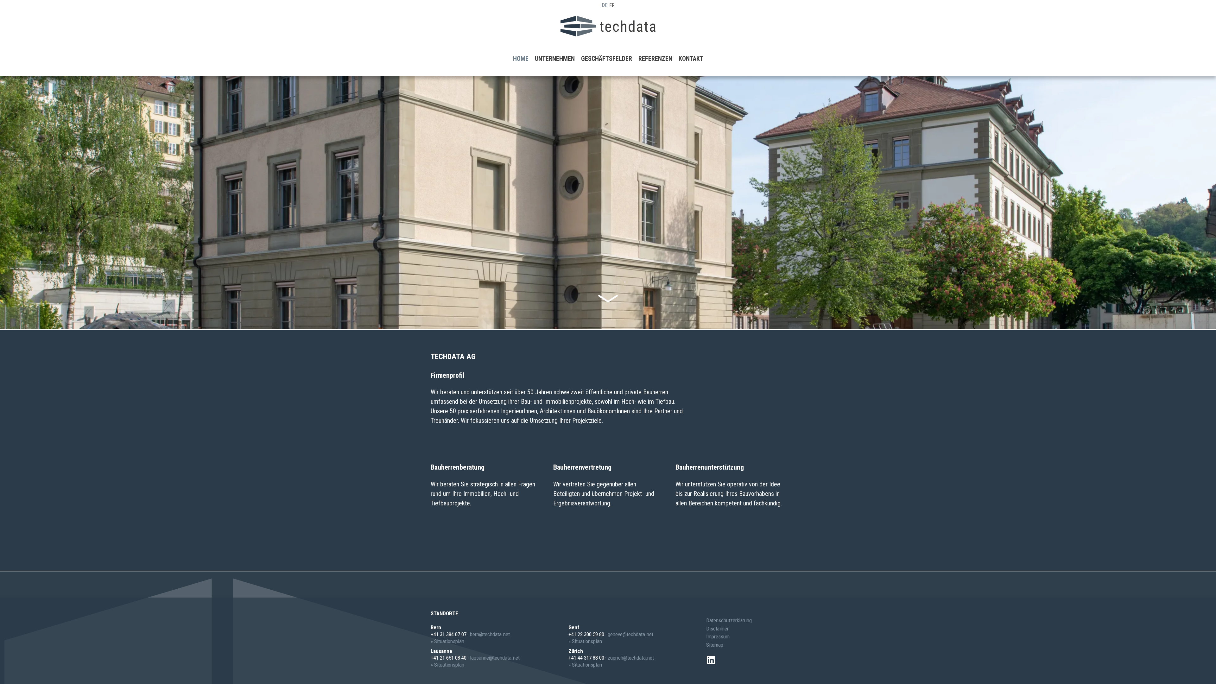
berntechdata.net (490, 634)
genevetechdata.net (630, 634)
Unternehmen (555, 58)
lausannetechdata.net (495, 658)
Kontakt (691, 58)
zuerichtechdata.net (631, 658)
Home (521, 58)
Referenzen (655, 58)
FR (612, 5)
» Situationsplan (447, 641)
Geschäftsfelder (606, 58)
